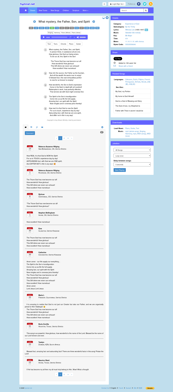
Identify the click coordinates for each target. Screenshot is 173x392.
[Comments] (25, 127)
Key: (115, 35)
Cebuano (128, 79)
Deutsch (128, 388)
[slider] (83, 37)
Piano (71, 44)
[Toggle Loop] (70, 37)
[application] (64, 37)
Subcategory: (119, 27)
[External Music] (36, 127)
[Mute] (78, 37)
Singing (50, 33)
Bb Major (128, 35)
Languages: (119, 79)
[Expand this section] (107, 17)
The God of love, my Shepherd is (127, 106)
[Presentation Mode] (103, 18)
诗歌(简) (132, 84)
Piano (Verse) (76, 33)
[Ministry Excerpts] (31, 127)
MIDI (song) (141, 133)
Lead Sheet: (119, 128)
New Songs (55, 10)
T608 (97, 28)
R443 (76, 28)
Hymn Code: (118, 44)
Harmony (57, 33)
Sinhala (137, 82)
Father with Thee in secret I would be (129, 110)
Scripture (75, 10)
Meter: (116, 41)
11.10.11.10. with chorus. (134, 41)
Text (49, 44)
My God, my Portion (122, 91)
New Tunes (43, 10)
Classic (32, 10)
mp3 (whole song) (132, 131)
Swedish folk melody (133, 32)
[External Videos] (42, 127)
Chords (63, 44)
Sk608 (92, 28)
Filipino (141, 79)
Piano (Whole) (65, 33)
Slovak (143, 82)
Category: (117, 24)
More (85, 10)
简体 (135, 388)
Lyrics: (116, 29)
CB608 (42, 28)
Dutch (135, 79)
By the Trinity (130, 27)
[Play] (44, 37)
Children (66, 10)
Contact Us (105, 388)
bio (146, 30)
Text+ (56, 44)
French (147, 79)
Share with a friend (126, 66)
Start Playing (119, 170)
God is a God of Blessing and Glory (128, 101)
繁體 (140, 388)
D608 (47, 28)
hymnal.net (28, 388)
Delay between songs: (122, 160)
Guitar (78, 44)
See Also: (120, 87)
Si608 (86, 28)
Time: (116, 38)
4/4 (126, 38)
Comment (30, 133)
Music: (116, 32)
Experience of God (132, 24)
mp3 (134, 133)
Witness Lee (130, 29)
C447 (36, 28)
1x (74, 37)
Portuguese (129, 82)
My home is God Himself (124, 96)
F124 (56, 28)
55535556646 (130, 44)
